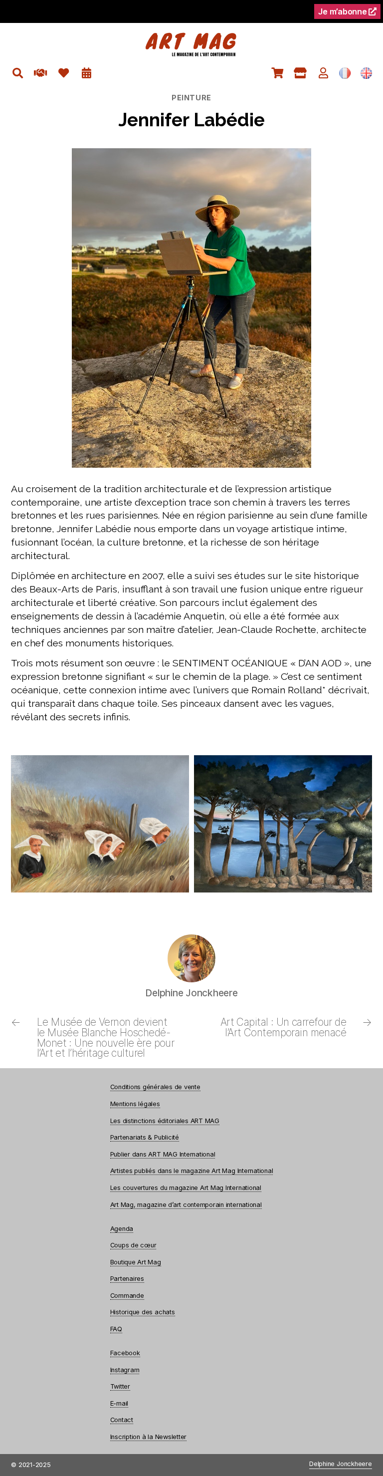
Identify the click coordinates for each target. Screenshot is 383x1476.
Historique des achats (142, 1312)
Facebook (125, 1353)
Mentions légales (135, 1104)
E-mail (119, 1403)
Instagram (125, 1370)
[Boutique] (300, 73)
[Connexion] (323, 73)
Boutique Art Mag (135, 1262)
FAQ (116, 1329)
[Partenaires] (40, 73)
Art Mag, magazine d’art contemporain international (186, 1204)
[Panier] (277, 73)
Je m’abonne (343, 11)
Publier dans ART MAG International (162, 1154)
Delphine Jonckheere (340, 1464)
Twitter (120, 1386)
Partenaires (127, 1278)
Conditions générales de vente (155, 1087)
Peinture (191, 97)
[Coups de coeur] (63, 73)
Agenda (122, 1228)
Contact (121, 1420)
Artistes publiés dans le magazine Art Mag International (191, 1171)
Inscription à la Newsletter (148, 1437)
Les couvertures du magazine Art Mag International (185, 1187)
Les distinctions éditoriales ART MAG (164, 1121)
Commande (127, 1295)
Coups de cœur (133, 1245)
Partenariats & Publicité (144, 1137)
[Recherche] (17, 73)
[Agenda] (86, 73)
